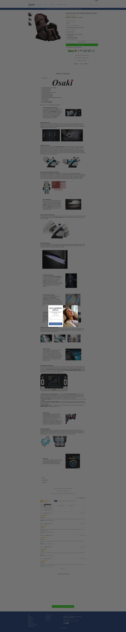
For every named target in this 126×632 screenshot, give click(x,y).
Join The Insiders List (56, 323)
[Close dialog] (76, 306)
